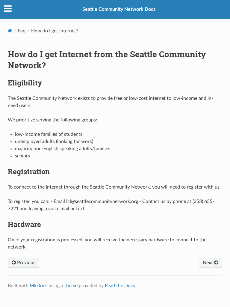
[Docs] (10, 30)
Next (208, 262)
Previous (25, 262)
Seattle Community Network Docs (118, 9)
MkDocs (38, 285)
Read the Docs (120, 285)
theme (71, 285)
